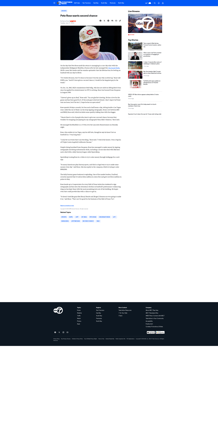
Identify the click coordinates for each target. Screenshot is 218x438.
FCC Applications (130, 338)
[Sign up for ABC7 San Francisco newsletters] (67, 332)
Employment (149, 324)
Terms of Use (101, 338)
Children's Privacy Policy (77, 338)
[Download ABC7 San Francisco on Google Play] (160, 332)
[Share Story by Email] (116, 20)
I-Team (120, 315)
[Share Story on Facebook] (100, 20)
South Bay (104, 3)
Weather (79, 313)
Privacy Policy (56, 338)
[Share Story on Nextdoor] (112, 20)
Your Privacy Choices (66, 338)
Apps (78, 324)
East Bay (95, 3)
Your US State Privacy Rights (90, 338)
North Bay (121, 3)
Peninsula (112, 3)
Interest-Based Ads (110, 338)
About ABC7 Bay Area (152, 310)
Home (78, 310)
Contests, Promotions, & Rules (154, 326)
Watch (79, 318)
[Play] (145, 23)
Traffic (79, 315)
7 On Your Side (123, 313)
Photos (79, 321)
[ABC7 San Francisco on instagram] (63, 332)
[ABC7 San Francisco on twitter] (59, 332)
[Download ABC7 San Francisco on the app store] (151, 332)
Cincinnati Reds (114, 68)
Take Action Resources (125, 310)
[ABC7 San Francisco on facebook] (55, 332)
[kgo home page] (58, 310)
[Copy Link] (120, 20)
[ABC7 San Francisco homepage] (64, 3)
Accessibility (149, 321)
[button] (54, 3)
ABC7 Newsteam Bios (152, 313)
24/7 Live (77, 3)
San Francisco (87, 3)
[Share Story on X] (104, 20)
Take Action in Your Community (155, 318)
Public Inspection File (120, 338)
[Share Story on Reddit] (108, 20)
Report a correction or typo (67, 205)
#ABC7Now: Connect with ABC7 (155, 315)
